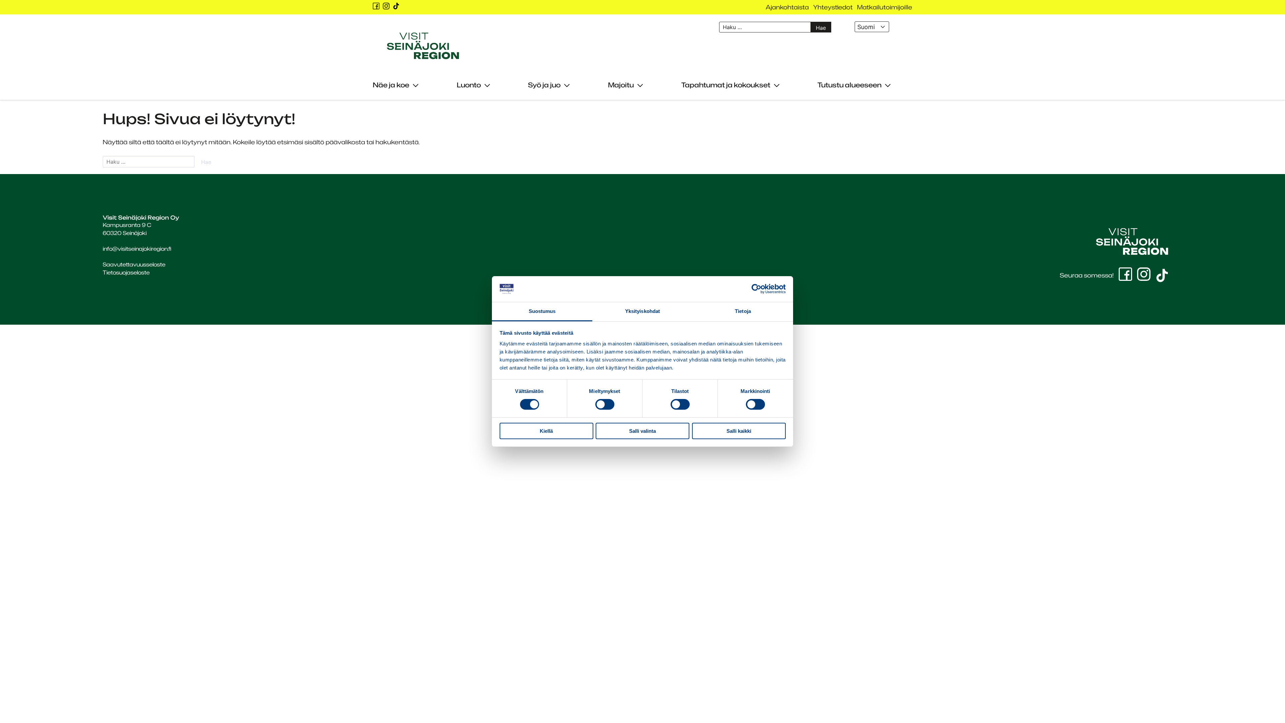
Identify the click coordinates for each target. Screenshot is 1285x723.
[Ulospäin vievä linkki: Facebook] (376, 6)
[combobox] (871, 26)
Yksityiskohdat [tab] (642, 311)
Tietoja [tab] (743, 311)
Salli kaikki (738, 431)
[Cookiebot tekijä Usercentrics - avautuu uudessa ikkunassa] (756, 289)
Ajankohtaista (787, 7)
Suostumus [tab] (542, 311)
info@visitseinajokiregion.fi (137, 248)
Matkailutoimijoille (884, 7)
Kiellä (546, 431)
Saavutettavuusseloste (134, 264)
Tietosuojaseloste (126, 272)
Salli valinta (642, 431)
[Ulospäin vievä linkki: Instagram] (386, 6)
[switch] (604, 404)
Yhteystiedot (833, 7)
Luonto (469, 84)
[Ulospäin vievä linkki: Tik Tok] (396, 6)
